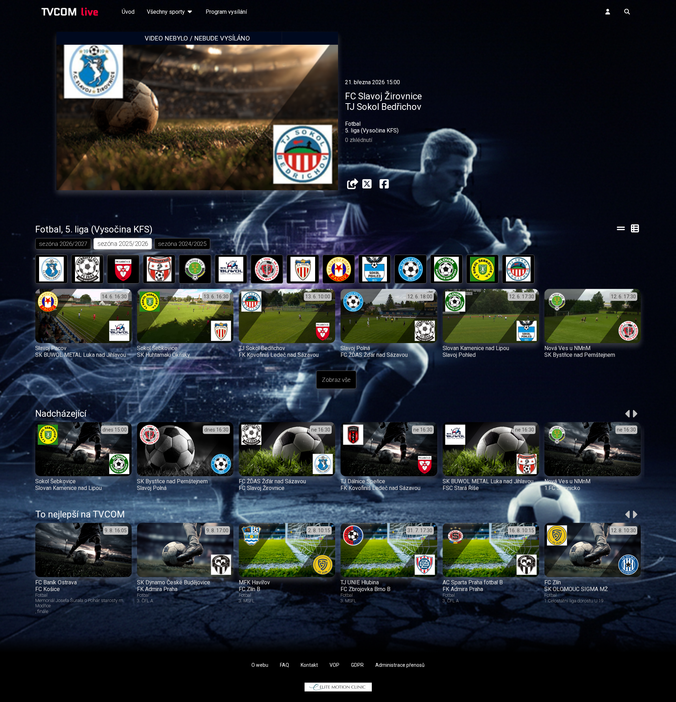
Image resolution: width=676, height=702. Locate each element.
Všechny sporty (166, 11)
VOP (334, 665)
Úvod (128, 11)
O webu (259, 665)
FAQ (284, 665)
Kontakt (309, 665)
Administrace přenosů (400, 665)
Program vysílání (226, 11)
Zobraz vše (336, 379)
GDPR (357, 665)
